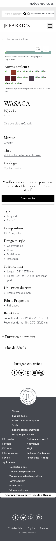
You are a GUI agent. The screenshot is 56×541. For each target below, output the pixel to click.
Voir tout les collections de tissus (22, 155)
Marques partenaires (23, 434)
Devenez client (17, 480)
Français (44, 528)
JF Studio (6, 443)
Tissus (15, 411)
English (31, 528)
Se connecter (28, 198)
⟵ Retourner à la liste (15, 39)
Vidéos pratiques (41, 3)
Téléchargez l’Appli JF (38, 457)
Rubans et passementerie (25, 429)
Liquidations (8, 462)
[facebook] (15, 519)
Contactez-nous (18, 466)
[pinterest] (31, 519)
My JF (30, 448)
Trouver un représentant (22, 471)
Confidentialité (15, 528)
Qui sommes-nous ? (37, 439)
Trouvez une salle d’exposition (25, 476)
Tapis (15, 425)
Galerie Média (17, 485)
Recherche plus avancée (42, 13)
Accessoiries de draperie (25, 420)
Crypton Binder (12, 168)
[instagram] (39, 519)
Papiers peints (19, 415)
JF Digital (6, 457)
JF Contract (8, 448)
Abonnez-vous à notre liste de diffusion (28, 494)
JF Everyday (8, 439)
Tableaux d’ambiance (38, 453)
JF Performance (10, 453)
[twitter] (23, 519)
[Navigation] (50, 26)
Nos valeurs (33, 443)
